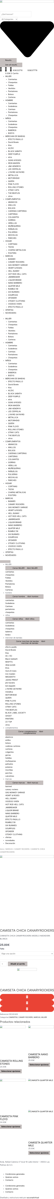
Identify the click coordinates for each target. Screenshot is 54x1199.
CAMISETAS (13, 1017)
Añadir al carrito (17, 964)
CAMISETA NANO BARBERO (38, 1056)
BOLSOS (11, 208)
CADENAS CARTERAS (17, 211)
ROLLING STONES (16, 187)
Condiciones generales (15, 1174)
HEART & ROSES (15, 268)
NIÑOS (8, 118)
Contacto (9, 1180)
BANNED (11, 259)
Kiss (10, 145)
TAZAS (11, 247)
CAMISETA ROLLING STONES (11, 1062)
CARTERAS (13, 214)
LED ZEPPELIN (14, 169)
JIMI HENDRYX (14, 166)
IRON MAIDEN (14, 163)
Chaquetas (12, 82)
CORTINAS (12, 244)
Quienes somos (11, 1177)
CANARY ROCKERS (16, 262)
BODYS (11, 133)
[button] (27, 997)
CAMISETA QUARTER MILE (40, 1144)
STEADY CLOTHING (16, 301)
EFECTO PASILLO (15, 139)
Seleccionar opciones (10, 1071)
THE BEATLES (14, 193)
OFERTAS (9, 310)
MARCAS (9, 256)
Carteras (11, 97)
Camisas (11, 109)
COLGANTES (13, 217)
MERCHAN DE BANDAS (15, 136)
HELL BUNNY (13, 271)
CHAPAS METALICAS (17, 250)
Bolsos (11, 94)
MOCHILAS (13, 235)
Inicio (2, 849)
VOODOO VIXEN (15, 304)
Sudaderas (12, 106)
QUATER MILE (14, 286)
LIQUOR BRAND (14, 280)
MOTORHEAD (14, 178)
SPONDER (12, 298)
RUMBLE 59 (13, 289)
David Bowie (13, 142)
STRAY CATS (13, 190)
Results (8, 60)
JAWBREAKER (14, 277)
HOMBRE (9, 100)
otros (10, 196)
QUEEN (11, 181)
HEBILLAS (12, 223)
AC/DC (11, 148)
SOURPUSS (13, 295)
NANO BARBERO (15, 283)
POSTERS (12, 253)
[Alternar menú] (5, 561)
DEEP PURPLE (14, 154)
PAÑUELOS (13, 229)
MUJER (8, 76)
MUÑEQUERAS (14, 226)
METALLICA (13, 175)
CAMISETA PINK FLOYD (9, 1118)
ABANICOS (12, 202)
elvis (10, 157)
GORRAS (11, 220)
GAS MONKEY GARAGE (18, 265)
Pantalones (13, 91)
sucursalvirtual (33, 1197)
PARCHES (12, 238)
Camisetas (12, 79)
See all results (11, 65)
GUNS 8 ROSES (14, 160)
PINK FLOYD (13, 184)
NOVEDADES (10, 313)
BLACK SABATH (15, 151)
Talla (2, 949)
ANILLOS (12, 205)
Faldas (11, 85)
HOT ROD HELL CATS (17, 274)
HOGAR (8, 241)
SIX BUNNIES (13, 292)
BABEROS (12, 130)
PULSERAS (12, 232)
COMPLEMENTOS (12, 199)
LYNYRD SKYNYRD (16, 172)
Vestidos (11, 88)
